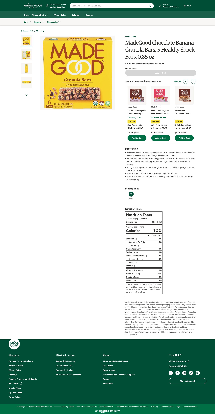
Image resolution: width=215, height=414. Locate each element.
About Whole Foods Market (115, 361)
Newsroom (108, 383)
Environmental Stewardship (68, 374)
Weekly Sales (15, 370)
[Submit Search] (151, 5)
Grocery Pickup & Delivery (21, 361)
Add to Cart (160, 72)
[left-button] (185, 81)
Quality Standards (64, 365)
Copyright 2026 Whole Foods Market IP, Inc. (35, 406)
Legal (178, 406)
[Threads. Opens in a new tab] (198, 373)
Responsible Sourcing (65, 361)
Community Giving (64, 370)
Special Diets (15, 388)
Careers (106, 379)
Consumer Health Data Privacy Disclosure (132, 406)
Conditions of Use (106, 406)
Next (26, 95)
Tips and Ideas (15, 392)
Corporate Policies (190, 406)
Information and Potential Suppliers (119, 374)
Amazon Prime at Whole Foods (23, 379)
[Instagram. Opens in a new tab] (184, 373)
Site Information (167, 406)
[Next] (71, 73)
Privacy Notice (68, 406)
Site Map (154, 406)
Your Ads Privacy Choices (86, 406)
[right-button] (193, 81)
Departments (109, 370)
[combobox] (108, 5)
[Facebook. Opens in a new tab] (171, 373)
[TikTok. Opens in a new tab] (191, 373)
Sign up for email (187, 381)
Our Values (108, 365)
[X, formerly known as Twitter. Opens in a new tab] (177, 373)
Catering (13, 374)
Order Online (15, 397)
